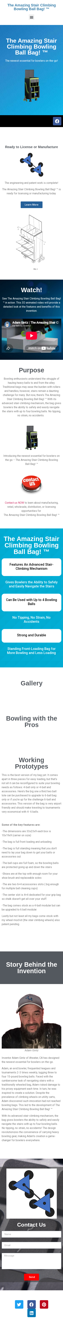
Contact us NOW (14, 502)
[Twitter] (19, 1304)
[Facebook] (57, 121)
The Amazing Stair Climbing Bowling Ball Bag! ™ (31, 7)
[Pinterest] (44, 1304)
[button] (31, 17)
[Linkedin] (31, 1313)
